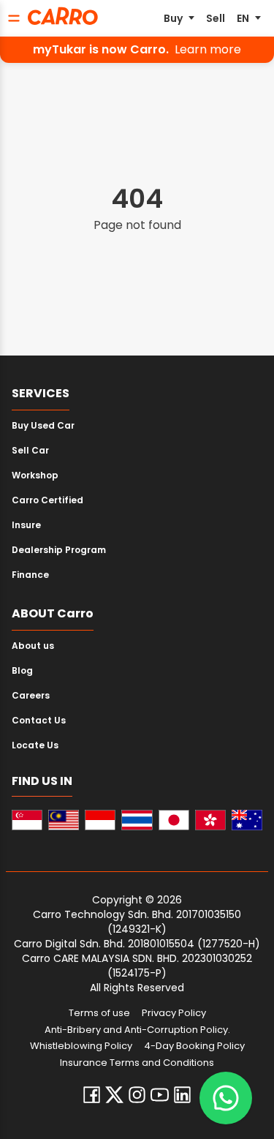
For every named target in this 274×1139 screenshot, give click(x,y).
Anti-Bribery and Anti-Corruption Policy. (137, 1030)
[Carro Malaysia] (63, 820)
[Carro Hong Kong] (210, 820)
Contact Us (39, 720)
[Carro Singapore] (27, 820)
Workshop (35, 475)
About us (33, 645)
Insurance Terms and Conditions (137, 1063)
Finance (30, 574)
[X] (114, 1095)
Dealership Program (59, 550)
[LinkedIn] (182, 1095)
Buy (173, 18)
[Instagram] (137, 1095)
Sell (215, 18)
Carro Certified (47, 500)
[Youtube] (160, 1095)
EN (243, 18)
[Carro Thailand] (136, 820)
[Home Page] (63, 16)
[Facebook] (92, 1095)
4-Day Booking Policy (194, 1046)
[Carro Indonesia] (100, 820)
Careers (31, 695)
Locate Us (35, 745)
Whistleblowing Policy (81, 1046)
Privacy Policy (174, 1013)
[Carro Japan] (174, 820)
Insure (26, 525)
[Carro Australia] (247, 820)
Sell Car (30, 450)
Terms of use (99, 1013)
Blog (22, 670)
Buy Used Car (43, 425)
